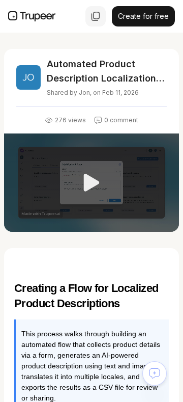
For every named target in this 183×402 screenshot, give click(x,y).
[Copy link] (95, 16)
